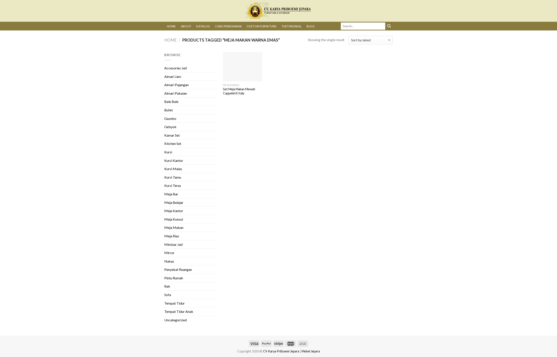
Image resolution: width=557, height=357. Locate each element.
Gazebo (170, 118)
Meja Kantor (173, 211)
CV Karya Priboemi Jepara (281, 351)
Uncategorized (175, 320)
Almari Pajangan (176, 85)
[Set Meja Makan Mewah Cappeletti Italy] (242, 66)
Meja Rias (171, 236)
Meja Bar (171, 194)
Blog (311, 26)
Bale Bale (171, 101)
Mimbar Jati (173, 244)
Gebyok (170, 127)
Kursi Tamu (172, 177)
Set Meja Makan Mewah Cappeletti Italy (239, 91)
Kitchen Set (172, 143)
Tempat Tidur (174, 303)
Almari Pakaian (175, 93)
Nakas (169, 261)
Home (171, 26)
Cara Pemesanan (228, 26)
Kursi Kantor (173, 160)
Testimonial (291, 26)
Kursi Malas (173, 169)
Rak (167, 286)
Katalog (203, 26)
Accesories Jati (175, 68)
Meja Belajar (173, 202)
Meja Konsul (173, 219)
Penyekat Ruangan (178, 269)
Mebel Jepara (311, 351)
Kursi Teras (172, 185)
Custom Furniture (261, 26)
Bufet (168, 110)
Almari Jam (172, 76)
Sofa (167, 295)
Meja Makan (173, 227)
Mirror (169, 253)
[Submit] (389, 26)
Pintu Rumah (173, 278)
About (186, 26)
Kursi (168, 152)
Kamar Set (172, 135)
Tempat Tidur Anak (178, 311)
